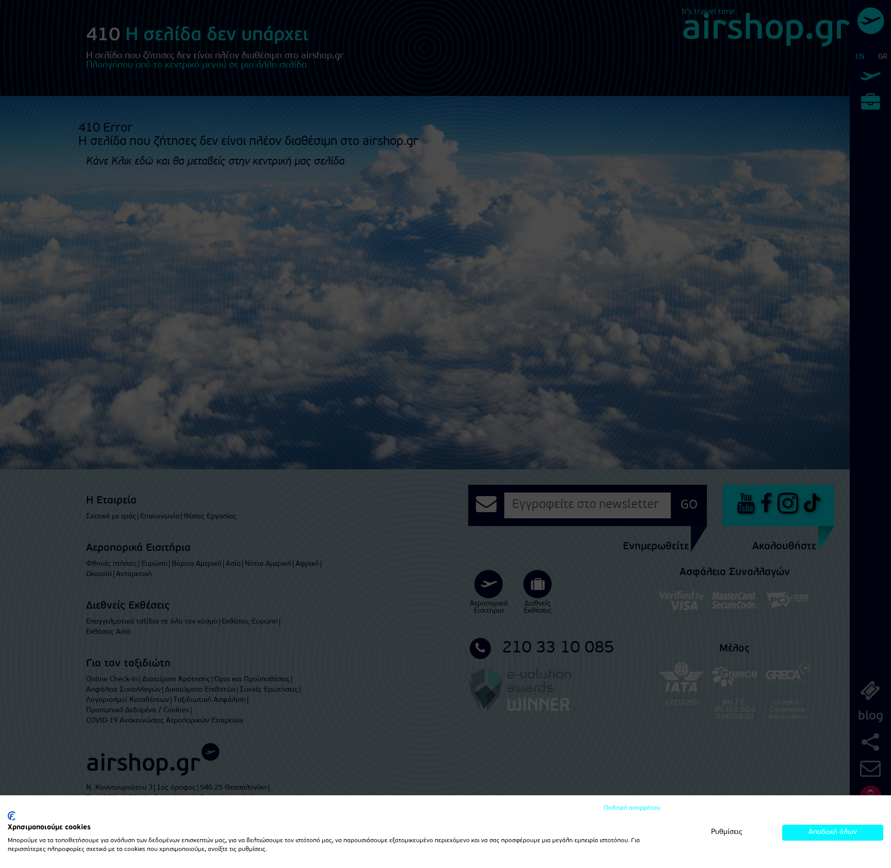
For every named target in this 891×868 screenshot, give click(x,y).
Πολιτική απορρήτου (632, 808)
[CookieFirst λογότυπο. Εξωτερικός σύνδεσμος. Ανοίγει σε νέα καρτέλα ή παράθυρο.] (11, 816)
